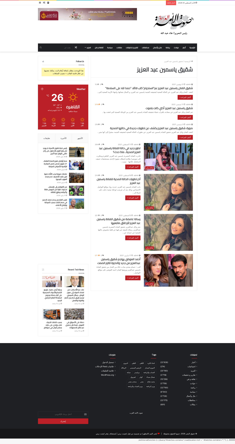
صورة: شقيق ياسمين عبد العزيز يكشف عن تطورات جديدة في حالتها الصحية (151, 128)
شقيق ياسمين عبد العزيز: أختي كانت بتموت (169, 108)
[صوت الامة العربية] (173, 24)
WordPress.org (107, 375)
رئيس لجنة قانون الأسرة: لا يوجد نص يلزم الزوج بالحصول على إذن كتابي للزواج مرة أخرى (55, 150)
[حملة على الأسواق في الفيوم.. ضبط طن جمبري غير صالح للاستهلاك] (74, 314)
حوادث (176, 47)
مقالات (119, 47)
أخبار (184, 47)
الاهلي (134, 363)
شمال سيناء (150, 377)
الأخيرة (64, 138)
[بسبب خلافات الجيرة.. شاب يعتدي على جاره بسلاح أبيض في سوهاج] (52, 314)
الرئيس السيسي (135, 368)
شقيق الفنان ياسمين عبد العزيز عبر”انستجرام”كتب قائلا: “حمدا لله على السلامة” (149, 88)
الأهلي (142, 363)
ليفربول (133, 377)
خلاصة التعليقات (107, 371)
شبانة (129, 372)
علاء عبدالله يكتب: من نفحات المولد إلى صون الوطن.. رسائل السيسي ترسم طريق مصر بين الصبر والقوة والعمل (74, 295)
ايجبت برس (100, 434)
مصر (141, 382)
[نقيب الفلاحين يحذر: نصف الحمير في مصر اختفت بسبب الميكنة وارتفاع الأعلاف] (76, 204)
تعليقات (46, 138)
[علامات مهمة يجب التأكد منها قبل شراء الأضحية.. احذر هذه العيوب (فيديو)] (76, 178)
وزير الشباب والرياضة (135, 386)
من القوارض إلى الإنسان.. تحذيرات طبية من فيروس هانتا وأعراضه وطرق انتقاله (55, 189)
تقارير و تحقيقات (132, 47)
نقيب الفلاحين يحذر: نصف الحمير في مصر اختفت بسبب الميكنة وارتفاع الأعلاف (54, 202)
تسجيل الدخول (108, 362)
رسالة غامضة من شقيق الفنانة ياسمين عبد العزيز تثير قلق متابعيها (118, 221)
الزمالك (123, 368)
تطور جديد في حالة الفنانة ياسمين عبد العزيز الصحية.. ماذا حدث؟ (119, 150)
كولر (141, 377)
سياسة (110, 47)
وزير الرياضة (150, 386)
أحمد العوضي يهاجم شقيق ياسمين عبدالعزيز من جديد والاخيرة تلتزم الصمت (118, 261)
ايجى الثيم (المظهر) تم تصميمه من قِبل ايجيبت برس (137, 434)
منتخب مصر (132, 382)
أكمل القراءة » (185, 97)
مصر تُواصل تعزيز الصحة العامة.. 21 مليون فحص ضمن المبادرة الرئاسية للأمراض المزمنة (55, 163)
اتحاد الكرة (151, 363)
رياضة (168, 47)
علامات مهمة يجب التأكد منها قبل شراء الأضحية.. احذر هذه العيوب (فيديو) (55, 176)
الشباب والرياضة (149, 372)
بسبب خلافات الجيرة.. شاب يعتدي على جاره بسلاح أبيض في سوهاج (53, 324)
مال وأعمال (157, 47)
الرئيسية (192, 47)
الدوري (125, 363)
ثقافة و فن (99, 47)
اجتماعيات (191, 366)
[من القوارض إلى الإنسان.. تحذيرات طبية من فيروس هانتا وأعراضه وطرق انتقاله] (76, 191)
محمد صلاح (151, 382)
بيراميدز (137, 372)
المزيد (88, 47)
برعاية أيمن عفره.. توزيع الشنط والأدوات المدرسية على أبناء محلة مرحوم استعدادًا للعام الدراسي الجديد (52, 295)
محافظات (145, 47)
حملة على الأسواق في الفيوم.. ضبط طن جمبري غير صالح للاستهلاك (74, 324)
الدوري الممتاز (150, 368)
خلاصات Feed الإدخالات (104, 366)
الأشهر (80, 138)
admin (188, 84)
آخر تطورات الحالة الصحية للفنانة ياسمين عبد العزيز (118, 181)
